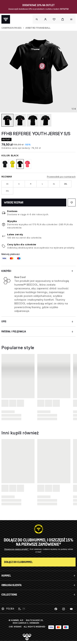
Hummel (6, 575)
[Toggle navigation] (37, 19)
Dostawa (12, 211)
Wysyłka (12, 221)
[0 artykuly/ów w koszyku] (62, 19)
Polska (10, 608)
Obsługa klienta (11, 585)
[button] (45, 19)
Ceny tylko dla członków (21, 244)
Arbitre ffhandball (37, 27)
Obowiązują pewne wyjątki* (16, 549)
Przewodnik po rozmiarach (61, 176)
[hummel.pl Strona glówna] (5, 19)
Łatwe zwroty (15, 234)
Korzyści (6, 271)
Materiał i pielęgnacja (13, 331)
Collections (9, 594)
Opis (3, 321)
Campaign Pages (11, 27)
